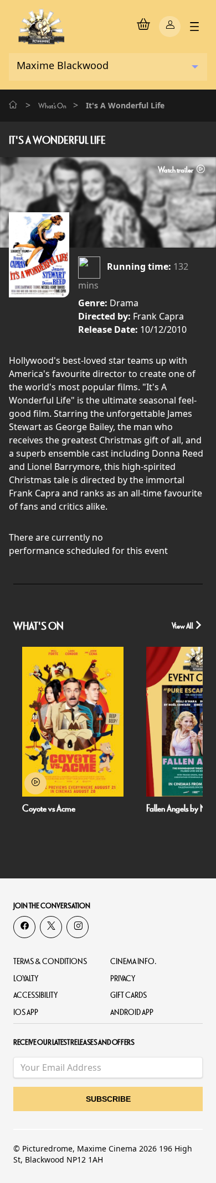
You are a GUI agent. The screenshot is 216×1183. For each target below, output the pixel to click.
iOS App (25, 1012)
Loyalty (25, 979)
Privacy (122, 979)
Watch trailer (176, 170)
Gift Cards (128, 995)
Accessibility (35, 995)
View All (183, 626)
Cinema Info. (133, 961)
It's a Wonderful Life (57, 140)
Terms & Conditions (50, 961)
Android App (131, 1012)
